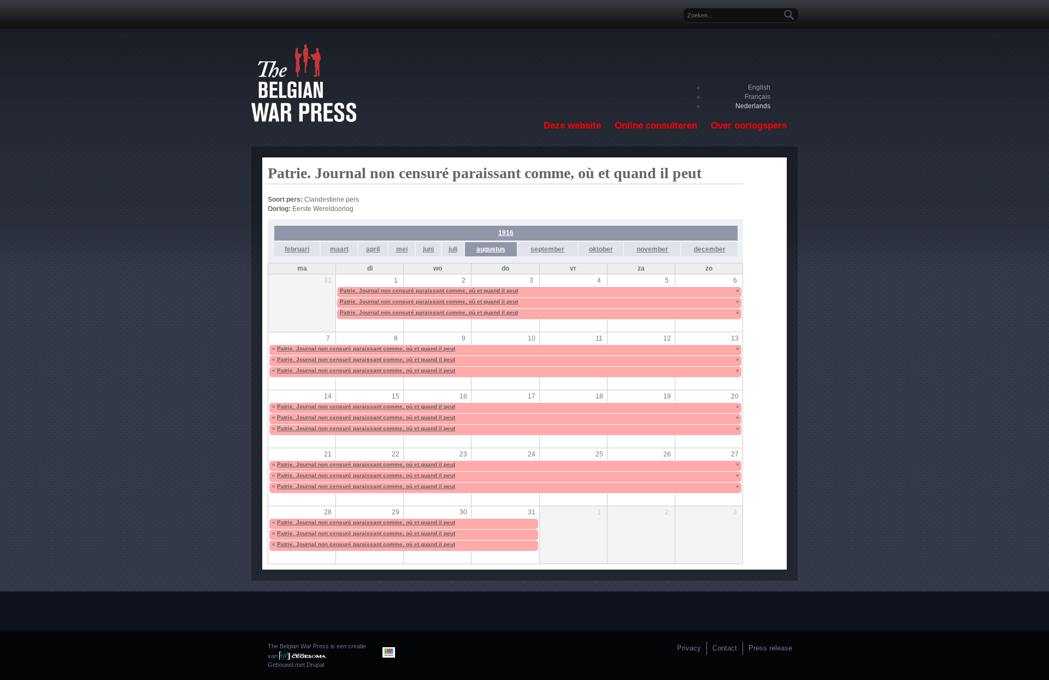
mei (402, 249)
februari (297, 249)
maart (339, 249)
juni (428, 249)
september (547, 249)
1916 (506, 233)
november (652, 249)
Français (757, 97)
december (710, 249)
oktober (601, 249)
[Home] (303, 120)
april (373, 249)
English (759, 87)
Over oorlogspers (749, 125)
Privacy (689, 648)
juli (453, 249)
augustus (490, 249)
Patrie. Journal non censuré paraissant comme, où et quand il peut (429, 291)
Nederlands (752, 106)
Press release (770, 648)
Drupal (315, 664)
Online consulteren (656, 125)
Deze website (572, 125)
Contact (724, 648)
